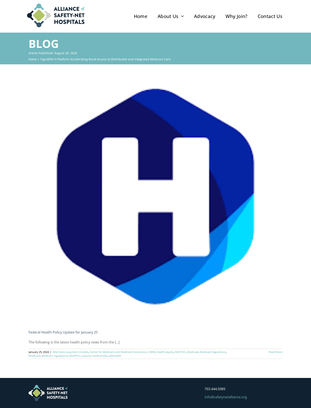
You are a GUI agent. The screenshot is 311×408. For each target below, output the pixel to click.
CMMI (152, 352)
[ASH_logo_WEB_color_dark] (55, 5)
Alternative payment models (70, 352)
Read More (275, 352)
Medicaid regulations (213, 352)
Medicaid (192, 352)
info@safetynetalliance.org (226, 397)
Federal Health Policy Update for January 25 (63, 332)
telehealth (115, 356)
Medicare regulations (54, 356)
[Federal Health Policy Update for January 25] (155, 197)
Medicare (34, 356)
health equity (165, 352)
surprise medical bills (94, 356)
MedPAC (74, 356)
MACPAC (180, 352)
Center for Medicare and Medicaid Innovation (118, 352)
